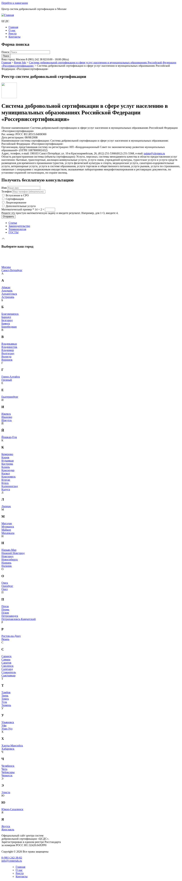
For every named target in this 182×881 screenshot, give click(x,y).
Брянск (5, 323)
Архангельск (9, 293)
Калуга (5, 489)
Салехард (7, 669)
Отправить (8, 216)
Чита (4, 769)
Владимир (7, 350)
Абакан (5, 287)
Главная (13, 27)
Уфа (3, 725)
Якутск (5, 826)
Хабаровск (7, 748)
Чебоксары (8, 772)
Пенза (5, 606)
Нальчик (6, 565)
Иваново (6, 417)
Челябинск (7, 765)
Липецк (6, 506)
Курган (5, 479)
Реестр (13, 33)
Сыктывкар (8, 675)
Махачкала (7, 533)
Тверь (4, 695)
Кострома (7, 463)
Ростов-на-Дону (11, 635)
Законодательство (19, 225)
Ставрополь (8, 672)
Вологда (6, 356)
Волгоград (7, 353)
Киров (5, 457)
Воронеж (6, 359)
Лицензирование (16, 202)
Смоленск (7, 665)
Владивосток (9, 346)
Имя (4, 187)
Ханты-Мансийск (12, 745)
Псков (5, 612)
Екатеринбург (9, 396)
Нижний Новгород (13, 553)
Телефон (6, 191)
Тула (4, 701)
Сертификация (15, 198)
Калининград (9, 486)
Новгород (7, 556)
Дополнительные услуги (21, 206)
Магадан (6, 523)
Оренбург (7, 586)
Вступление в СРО (17, 195)
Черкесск (6, 775)
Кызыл (5, 473)
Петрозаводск (9, 615)
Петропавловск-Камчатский (18, 619)
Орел (4, 589)
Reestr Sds (20, 62)
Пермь (5, 609)
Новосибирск (9, 559)
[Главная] (7, 15)
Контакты (14, 36)
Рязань (5, 639)
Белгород (7, 320)
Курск (5, 483)
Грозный (6, 379)
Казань (5, 467)
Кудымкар (7, 460)
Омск (4, 582)
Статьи (13, 222)
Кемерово (7, 454)
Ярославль (7, 829)
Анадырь (6, 290)
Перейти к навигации (14, 2)
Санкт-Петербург (11, 270)
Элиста (5, 792)
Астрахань (7, 296)
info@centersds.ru (11, 860)
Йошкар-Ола (9, 437)
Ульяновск (7, 722)
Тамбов (5, 692)
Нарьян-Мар (8, 549)
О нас (12, 30)
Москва (6, 267)
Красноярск (8, 476)
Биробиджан (9, 326)
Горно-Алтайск (10, 376)
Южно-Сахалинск (12, 809)
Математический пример (17, 209)
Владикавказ (9, 343)
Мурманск (7, 526)
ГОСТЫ (13, 232)
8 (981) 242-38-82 (11, 857)
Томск (5, 698)
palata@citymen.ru (154, 153)
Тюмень (6, 705)
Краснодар (7, 470)
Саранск (6, 656)
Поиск (5, 52)
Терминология (17, 229)
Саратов (6, 662)
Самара (5, 659)
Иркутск (6, 420)
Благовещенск (10, 313)
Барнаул (6, 317)
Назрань (6, 562)
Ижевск (6, 413)
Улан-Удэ (6, 728)
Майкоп (6, 529)
